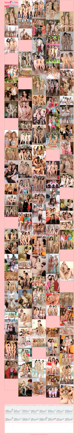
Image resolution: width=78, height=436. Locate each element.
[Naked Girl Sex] (11, 2)
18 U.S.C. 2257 (39, 434)
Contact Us (45, 434)
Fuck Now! (16, 6)
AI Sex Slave (7, 6)
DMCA (43, 434)
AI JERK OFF (11, 6)
